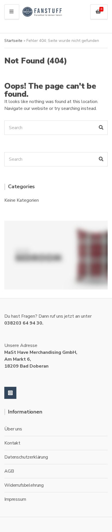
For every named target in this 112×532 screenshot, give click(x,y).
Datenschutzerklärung (26, 457)
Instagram (10, 393)
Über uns (13, 429)
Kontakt (12, 443)
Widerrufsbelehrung (24, 485)
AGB (9, 471)
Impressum (15, 499)
